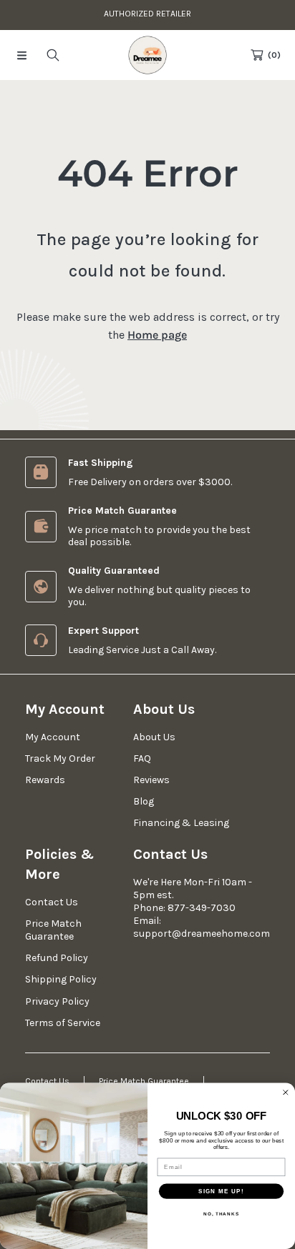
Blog (143, 801)
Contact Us (51, 902)
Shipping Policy (61, 979)
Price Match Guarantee (53, 929)
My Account (52, 737)
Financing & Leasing (181, 823)
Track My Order (60, 758)
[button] (21, 55)
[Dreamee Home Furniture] (147, 55)
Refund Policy (56, 958)
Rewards (45, 780)
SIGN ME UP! (221, 1191)
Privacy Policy (57, 1001)
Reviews (151, 780)
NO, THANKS (221, 1213)
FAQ (142, 758)
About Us (154, 737)
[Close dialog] (285, 1092)
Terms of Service (62, 1023)
